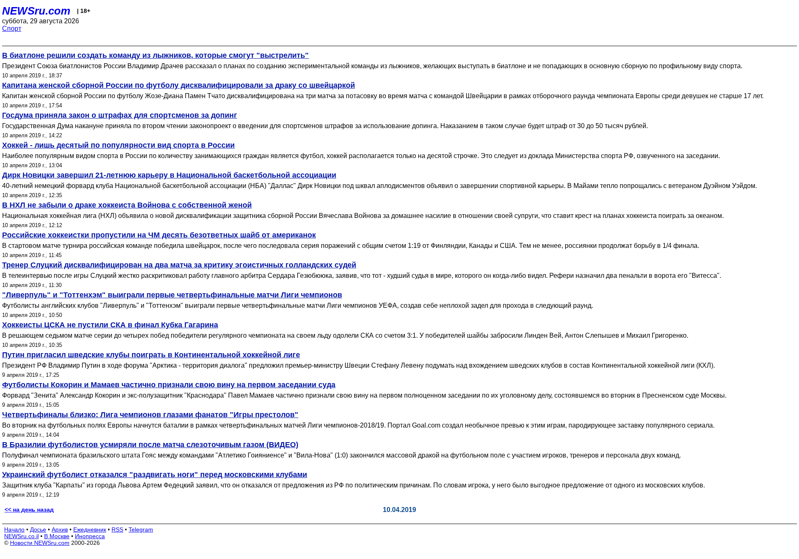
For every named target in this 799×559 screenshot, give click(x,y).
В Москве (56, 536)
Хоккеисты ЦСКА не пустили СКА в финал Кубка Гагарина (110, 325)
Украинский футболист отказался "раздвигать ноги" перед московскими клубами (154, 474)
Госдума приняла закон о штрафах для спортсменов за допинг (119, 115)
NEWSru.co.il (21, 536)
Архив (60, 529)
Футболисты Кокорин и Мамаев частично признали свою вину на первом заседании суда (168, 385)
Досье (38, 529)
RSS (117, 529)
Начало (14, 529)
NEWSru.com (36, 11)
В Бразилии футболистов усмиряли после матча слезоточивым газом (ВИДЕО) (150, 444)
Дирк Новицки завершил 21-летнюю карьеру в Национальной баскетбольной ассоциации (169, 175)
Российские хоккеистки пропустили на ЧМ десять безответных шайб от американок (159, 235)
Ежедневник (89, 529)
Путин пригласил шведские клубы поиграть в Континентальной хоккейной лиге (151, 355)
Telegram (141, 529)
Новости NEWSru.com (39, 542)
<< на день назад (29, 509)
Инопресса (90, 536)
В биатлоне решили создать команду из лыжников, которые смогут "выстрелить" (155, 55)
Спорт (11, 28)
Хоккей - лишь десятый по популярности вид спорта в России (118, 145)
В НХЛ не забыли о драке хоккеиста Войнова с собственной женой (127, 205)
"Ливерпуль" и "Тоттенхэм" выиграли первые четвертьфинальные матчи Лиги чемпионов (172, 295)
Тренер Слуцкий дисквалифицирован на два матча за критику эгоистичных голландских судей (179, 265)
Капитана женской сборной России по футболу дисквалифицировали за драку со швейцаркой (178, 85)
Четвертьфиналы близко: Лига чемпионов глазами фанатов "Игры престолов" (150, 415)
